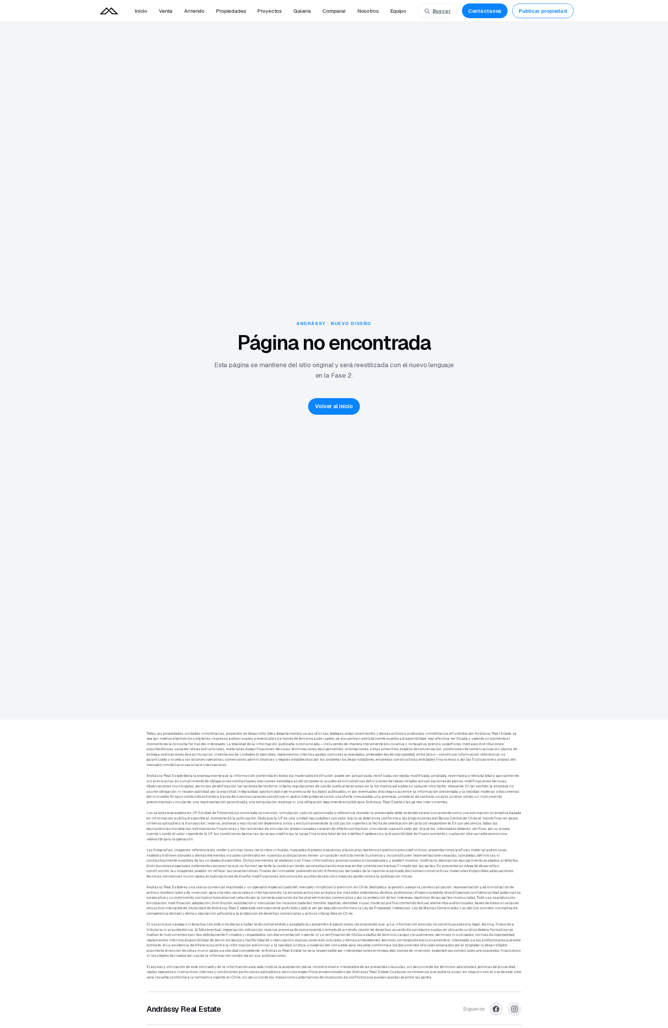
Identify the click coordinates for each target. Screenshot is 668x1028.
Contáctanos (485, 11)
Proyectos (269, 10)
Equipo (398, 10)
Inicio (141, 10)
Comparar (334, 10)
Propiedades (231, 10)
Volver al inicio (334, 406)
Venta (165, 10)
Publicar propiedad (543, 11)
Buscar (442, 11)
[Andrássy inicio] (109, 11)
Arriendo (194, 10)
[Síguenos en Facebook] (496, 1009)
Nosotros (368, 10)
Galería (302, 10)
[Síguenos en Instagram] (514, 1009)
